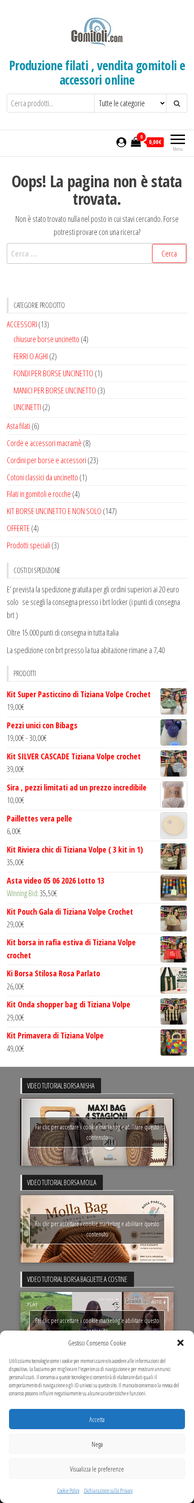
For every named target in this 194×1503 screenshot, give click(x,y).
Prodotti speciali (28, 545)
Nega (97, 1444)
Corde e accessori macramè (44, 443)
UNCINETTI (27, 407)
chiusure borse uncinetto (46, 339)
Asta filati (18, 425)
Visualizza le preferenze (97, 1468)
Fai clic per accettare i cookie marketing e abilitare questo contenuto (97, 1132)
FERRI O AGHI (31, 356)
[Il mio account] (121, 142)
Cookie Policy (68, 1490)
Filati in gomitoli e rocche (39, 493)
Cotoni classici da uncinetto (42, 477)
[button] (180, 1342)
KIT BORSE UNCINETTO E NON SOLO (54, 511)
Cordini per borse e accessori (46, 460)
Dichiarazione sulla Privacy (108, 1490)
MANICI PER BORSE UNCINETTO (55, 390)
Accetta (97, 1419)
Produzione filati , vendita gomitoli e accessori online (97, 72)
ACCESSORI (22, 324)
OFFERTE (18, 528)
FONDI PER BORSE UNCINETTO (53, 373)
